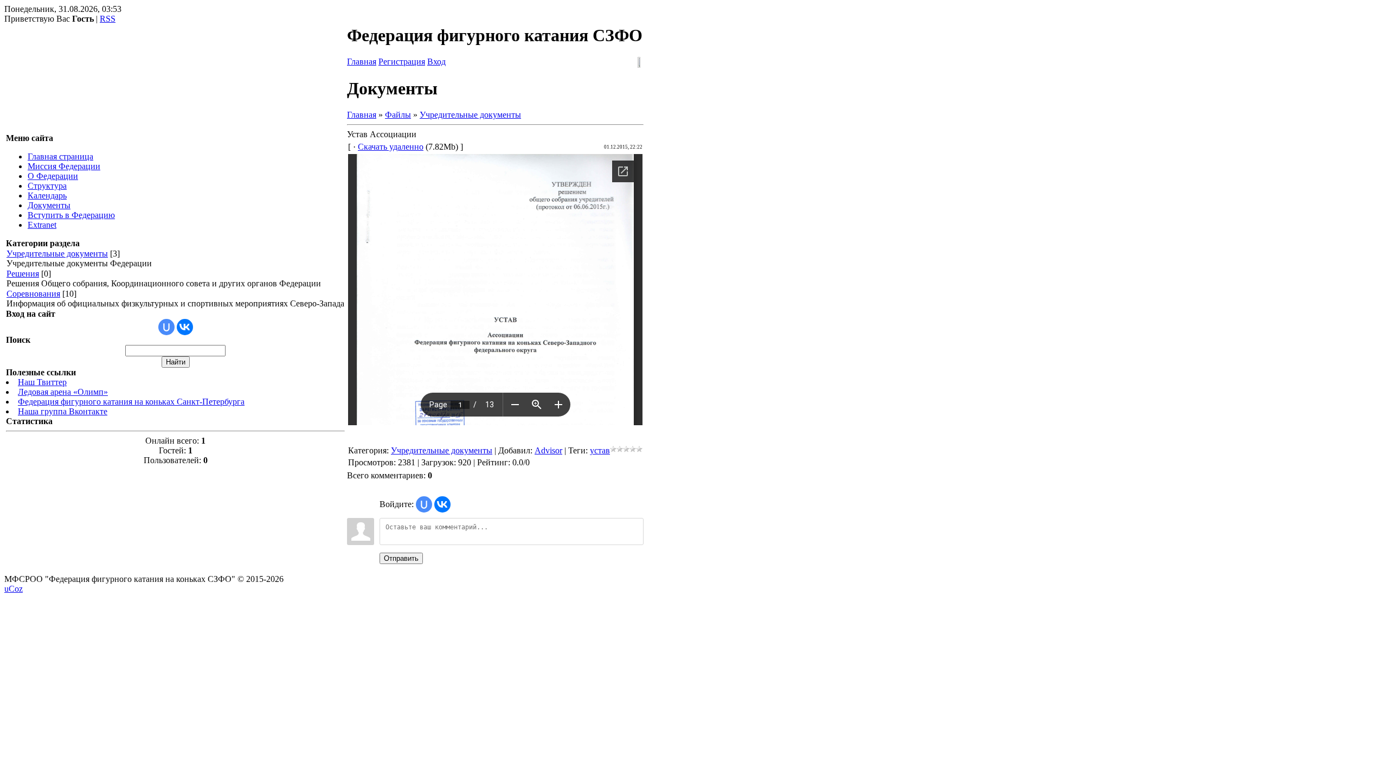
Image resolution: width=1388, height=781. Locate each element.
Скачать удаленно (390, 146)
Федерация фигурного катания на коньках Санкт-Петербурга (131, 401)
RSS (107, 18)
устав (600, 450)
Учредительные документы (57, 253)
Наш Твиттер (42, 382)
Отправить (401, 558)
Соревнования (33, 293)
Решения (23, 273)
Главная (361, 61)
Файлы (398, 114)
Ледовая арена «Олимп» (63, 391)
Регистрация (401, 61)
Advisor (548, 450)
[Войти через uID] (166, 327)
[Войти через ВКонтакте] (185, 327)
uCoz (13, 588)
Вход (436, 61)
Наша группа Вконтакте (62, 411)
